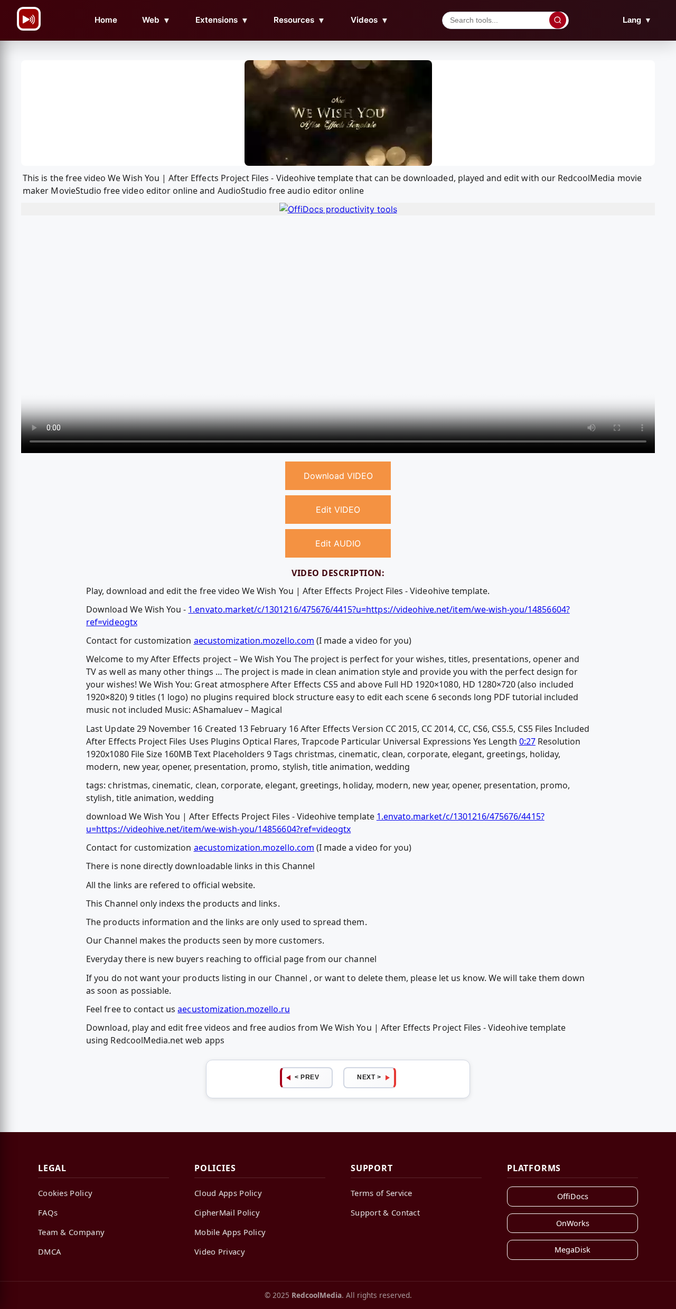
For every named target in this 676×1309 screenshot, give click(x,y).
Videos (370, 20)
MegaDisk (572, 1250)
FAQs (48, 1212)
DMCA (49, 1251)
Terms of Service (381, 1193)
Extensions (222, 20)
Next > (369, 1077)
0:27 (527, 741)
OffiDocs (572, 1196)
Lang (637, 20)
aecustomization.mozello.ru (233, 1009)
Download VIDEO (338, 475)
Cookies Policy (65, 1193)
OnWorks (572, 1223)
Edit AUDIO (338, 543)
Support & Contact (385, 1212)
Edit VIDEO (338, 509)
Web (156, 20)
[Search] (557, 20)
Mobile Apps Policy (230, 1232)
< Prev (307, 1077)
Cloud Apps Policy (228, 1193)
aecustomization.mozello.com (254, 640)
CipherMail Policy (227, 1212)
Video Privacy (219, 1251)
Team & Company (71, 1232)
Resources (299, 20)
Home (106, 20)
